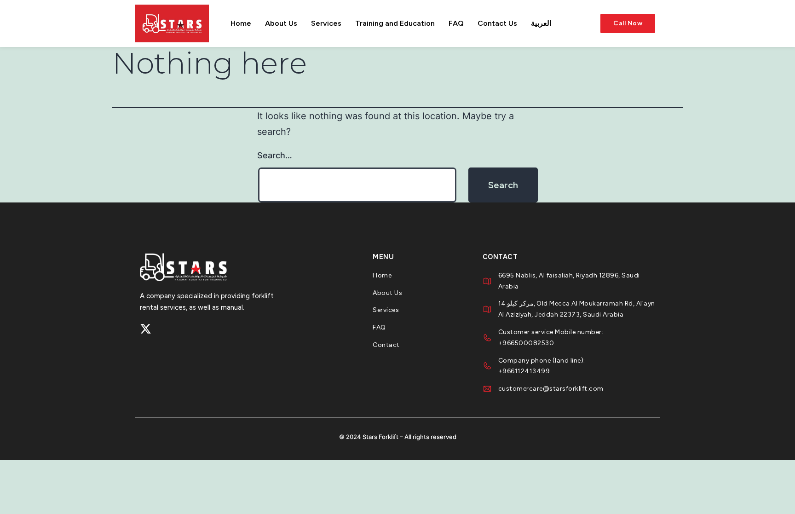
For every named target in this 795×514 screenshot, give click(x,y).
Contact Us (497, 23)
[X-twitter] (145, 329)
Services (326, 23)
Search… (274, 155)
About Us (281, 23)
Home (240, 23)
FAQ (456, 23)
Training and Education (395, 23)
